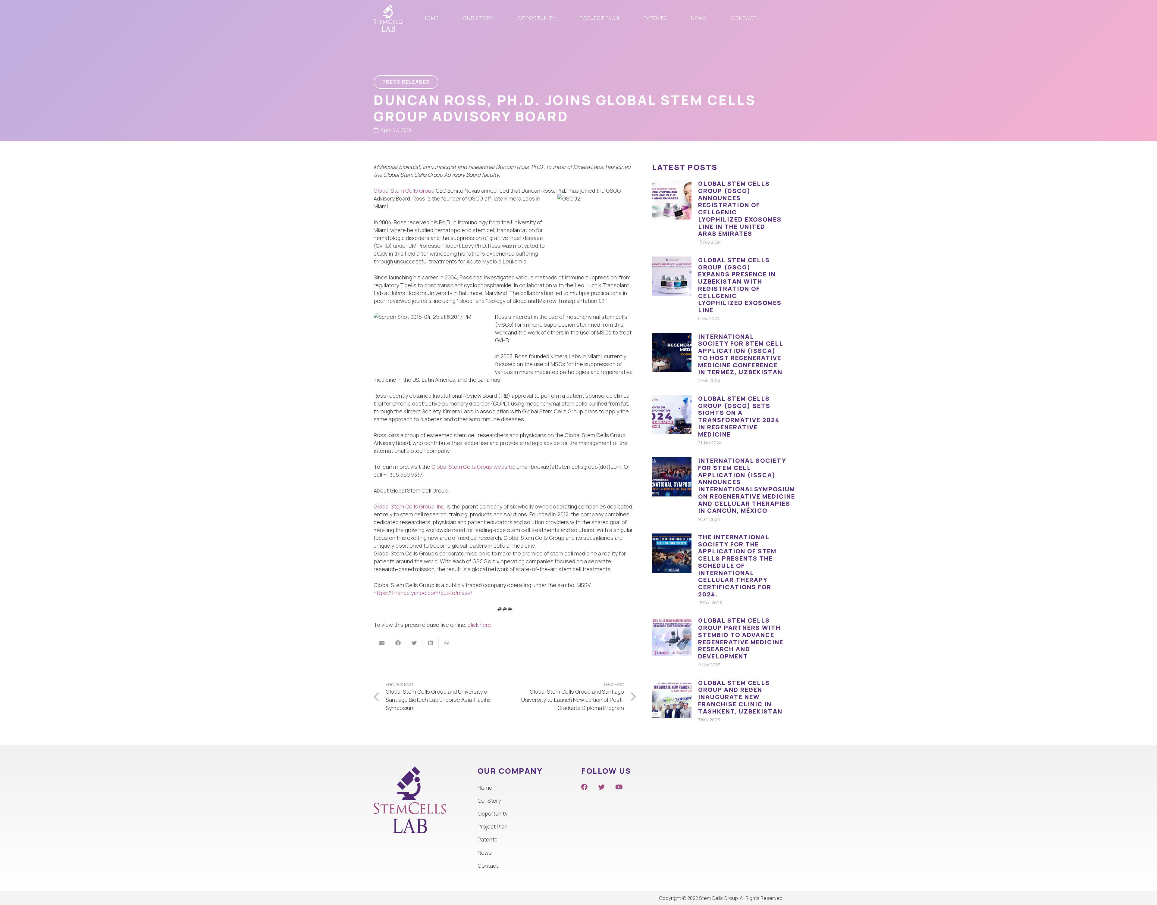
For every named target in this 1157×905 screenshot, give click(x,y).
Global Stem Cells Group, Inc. (409, 506)
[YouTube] (618, 787)
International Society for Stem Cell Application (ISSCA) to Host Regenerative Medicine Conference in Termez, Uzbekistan (740, 354)
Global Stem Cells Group (404, 190)
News (485, 852)
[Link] (388, 18)
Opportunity (492, 813)
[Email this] (382, 642)
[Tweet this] (414, 642)
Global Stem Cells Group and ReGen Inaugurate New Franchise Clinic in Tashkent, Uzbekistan (740, 697)
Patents (487, 839)
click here (479, 624)
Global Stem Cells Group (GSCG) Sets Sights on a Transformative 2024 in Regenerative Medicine (738, 416)
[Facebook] (584, 787)
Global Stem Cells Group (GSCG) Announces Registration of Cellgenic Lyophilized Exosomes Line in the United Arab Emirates (740, 208)
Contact (488, 865)
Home (485, 787)
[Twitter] (601, 787)
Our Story (489, 800)
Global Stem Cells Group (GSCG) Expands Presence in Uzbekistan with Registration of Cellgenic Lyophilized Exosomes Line (740, 285)
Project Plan (492, 826)
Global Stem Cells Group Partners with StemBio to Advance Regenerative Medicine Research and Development (740, 638)
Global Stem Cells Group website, (473, 466)
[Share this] (398, 642)
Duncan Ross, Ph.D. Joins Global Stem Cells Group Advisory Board (565, 108)
